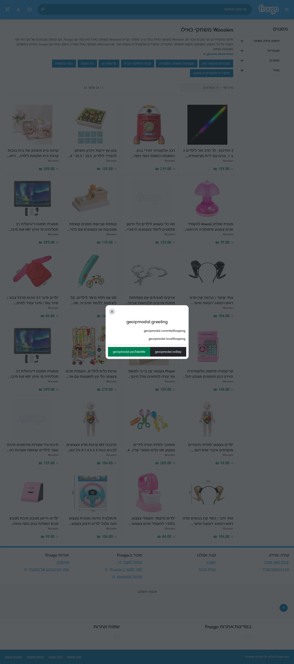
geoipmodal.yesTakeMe (129, 352)
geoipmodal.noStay (168, 352)
